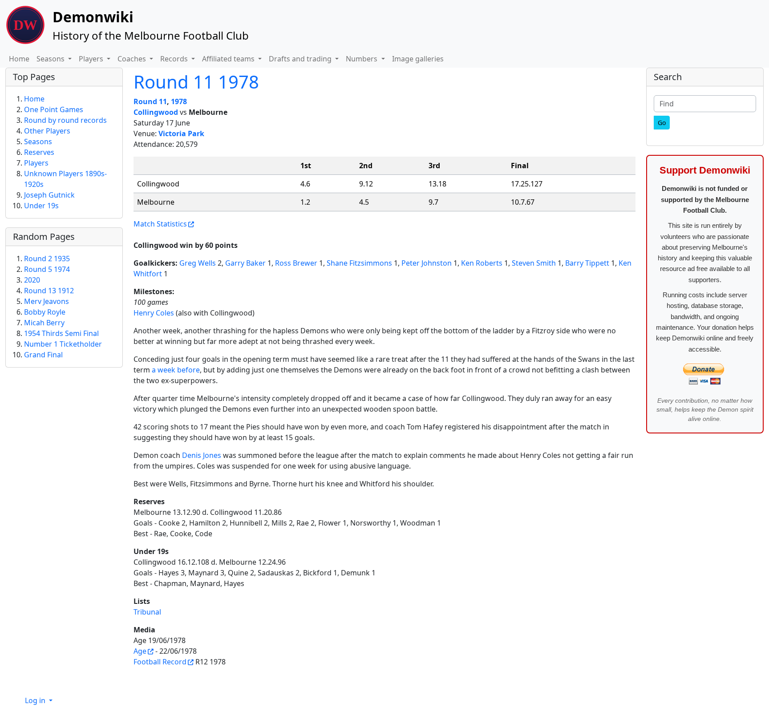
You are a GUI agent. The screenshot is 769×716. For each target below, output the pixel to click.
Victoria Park (181, 133)
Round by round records (65, 120)
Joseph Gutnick (49, 195)
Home (19, 59)
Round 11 (150, 101)
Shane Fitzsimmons (359, 263)
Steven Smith (534, 263)
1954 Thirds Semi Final (61, 333)
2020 (32, 280)
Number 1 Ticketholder (63, 344)
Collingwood (156, 112)
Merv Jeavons (46, 301)
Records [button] (175, 59)
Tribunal (147, 612)
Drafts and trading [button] (301, 59)
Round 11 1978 (196, 81)
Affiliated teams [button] (229, 59)
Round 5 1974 (47, 269)
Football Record (160, 662)
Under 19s (41, 205)
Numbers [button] (362, 59)
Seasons (38, 141)
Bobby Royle (44, 312)
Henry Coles (154, 313)
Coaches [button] (132, 59)
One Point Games (53, 109)
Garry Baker (245, 263)
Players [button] (92, 59)
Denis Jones (201, 455)
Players (36, 163)
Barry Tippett (587, 263)
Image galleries (418, 59)
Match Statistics (160, 224)
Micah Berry (44, 323)
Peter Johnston (426, 263)
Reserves (39, 152)
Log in (36, 700)
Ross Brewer (296, 263)
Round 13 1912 (49, 290)
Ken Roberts (481, 263)
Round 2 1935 (47, 258)
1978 (179, 101)
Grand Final (43, 355)
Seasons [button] (51, 59)
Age (140, 651)
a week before (176, 370)
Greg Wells (197, 263)
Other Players (47, 131)
